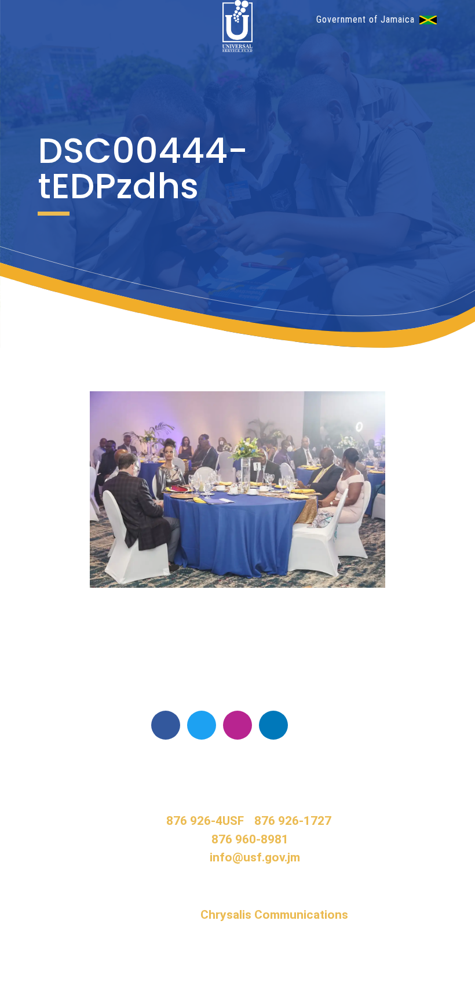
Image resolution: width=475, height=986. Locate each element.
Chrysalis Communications (274, 915)
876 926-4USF (205, 821)
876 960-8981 (249, 839)
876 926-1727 (292, 821)
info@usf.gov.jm (255, 857)
